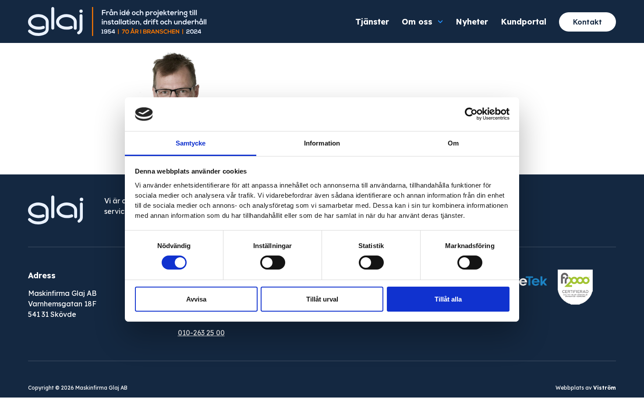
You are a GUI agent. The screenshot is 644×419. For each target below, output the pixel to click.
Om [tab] (453, 143)
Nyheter (472, 21)
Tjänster (372, 21)
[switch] (272, 263)
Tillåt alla (448, 299)
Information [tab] (322, 143)
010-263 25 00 (201, 332)
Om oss (417, 21)
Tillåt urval (322, 299)
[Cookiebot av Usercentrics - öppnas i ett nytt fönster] (471, 114)
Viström (604, 387)
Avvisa (196, 299)
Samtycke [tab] (191, 143)
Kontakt (587, 22)
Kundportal (523, 21)
